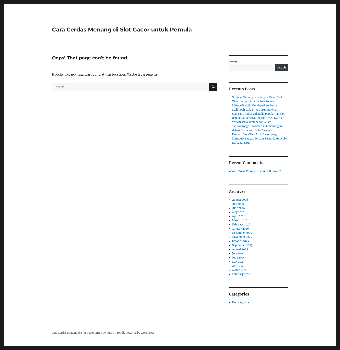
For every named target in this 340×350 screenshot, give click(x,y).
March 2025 (239, 270)
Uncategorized (241, 302)
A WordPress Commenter (245, 171)
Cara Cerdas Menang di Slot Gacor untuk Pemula (122, 29)
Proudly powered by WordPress (134, 332)
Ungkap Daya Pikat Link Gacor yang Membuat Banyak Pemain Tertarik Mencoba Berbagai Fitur (259, 138)
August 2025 (240, 249)
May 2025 (238, 261)
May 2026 (238, 212)
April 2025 (238, 266)
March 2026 (240, 220)
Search (233, 62)
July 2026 (238, 204)
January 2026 (240, 228)
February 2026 (241, 224)
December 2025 (242, 233)
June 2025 (238, 257)
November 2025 (242, 237)
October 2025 (240, 241)
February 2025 (241, 274)
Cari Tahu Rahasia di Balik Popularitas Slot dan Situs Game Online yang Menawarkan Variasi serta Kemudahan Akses (258, 118)
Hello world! (273, 171)
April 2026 (238, 216)
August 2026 (240, 199)
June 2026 (238, 208)
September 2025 (242, 245)
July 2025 (238, 253)
